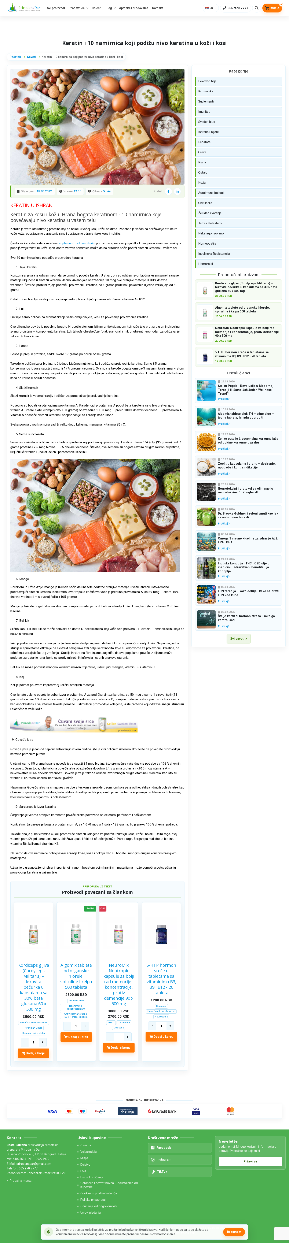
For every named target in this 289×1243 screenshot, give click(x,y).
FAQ (83, 1171)
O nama (85, 1145)
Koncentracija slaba (33, 1033)
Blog (109, 8)
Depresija (119, 1027)
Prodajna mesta (21, 1181)
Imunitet (204, 112)
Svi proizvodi (56, 8)
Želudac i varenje (210, 213)
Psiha (202, 162)
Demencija (124, 1022)
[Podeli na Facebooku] (168, 191)
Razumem (234, 1231)
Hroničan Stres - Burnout (34, 1022)
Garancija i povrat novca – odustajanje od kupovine (109, 1185)
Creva (202, 152)
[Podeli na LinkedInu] (177, 191)
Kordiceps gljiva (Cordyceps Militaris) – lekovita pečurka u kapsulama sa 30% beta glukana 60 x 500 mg (33, 987)
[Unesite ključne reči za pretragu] (256, 8)
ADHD (110, 1022)
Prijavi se (250, 1161)
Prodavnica (77, 8)
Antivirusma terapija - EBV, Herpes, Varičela (76, 1015)
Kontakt (157, 8)
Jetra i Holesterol (210, 223)
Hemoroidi (205, 264)
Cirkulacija (205, 203)
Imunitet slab (76, 1000)
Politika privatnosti (93, 1200)
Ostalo (202, 172)
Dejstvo (85, 1164)
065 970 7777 (28, 1168)
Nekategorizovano (211, 233)
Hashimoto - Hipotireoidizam (76, 1007)
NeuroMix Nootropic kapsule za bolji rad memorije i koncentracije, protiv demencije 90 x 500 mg (118, 984)
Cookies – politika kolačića (98, 1193)
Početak (15, 57)
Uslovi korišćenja (91, 1177)
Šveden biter (206, 122)
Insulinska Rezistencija (214, 254)
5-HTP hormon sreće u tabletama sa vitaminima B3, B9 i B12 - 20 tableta (161, 978)
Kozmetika (205, 91)
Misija (84, 1158)
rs (211, 8)
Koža (202, 183)
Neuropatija (161, 1016)
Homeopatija (207, 243)
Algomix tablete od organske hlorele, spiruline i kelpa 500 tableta (76, 976)
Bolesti (97, 8)
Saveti (31, 57)
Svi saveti (237, 639)
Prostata (204, 142)
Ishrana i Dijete (208, 132)
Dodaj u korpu (35, 1053)
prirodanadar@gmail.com (34, 1164)
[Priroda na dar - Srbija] (25, 8)
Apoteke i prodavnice (133, 8)
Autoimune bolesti (211, 193)
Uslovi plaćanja (90, 1212)
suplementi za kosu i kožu (77, 243)
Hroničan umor (33, 1027)
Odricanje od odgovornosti (98, 1206)
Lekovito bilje (207, 81)
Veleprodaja (88, 1152)
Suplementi (206, 101)
